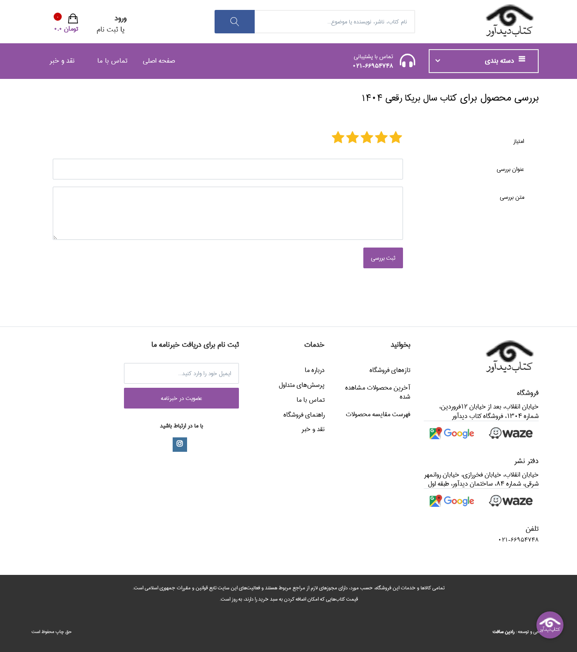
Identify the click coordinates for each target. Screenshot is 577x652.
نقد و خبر (62, 60)
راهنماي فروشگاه (304, 415)
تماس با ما (112, 60)
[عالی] (338, 138)
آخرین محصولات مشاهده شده (377, 392)
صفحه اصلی (159, 60)
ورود (120, 18)
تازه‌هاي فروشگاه (390, 370)
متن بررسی (512, 197)
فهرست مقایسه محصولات (378, 414)
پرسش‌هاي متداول (302, 385)
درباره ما (315, 370)
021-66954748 (373, 65)
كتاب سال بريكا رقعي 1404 (409, 98)
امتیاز (518, 141)
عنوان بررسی (510, 169)
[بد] (396, 138)
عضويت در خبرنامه (181, 398)
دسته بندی (500, 61)
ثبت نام (107, 29)
